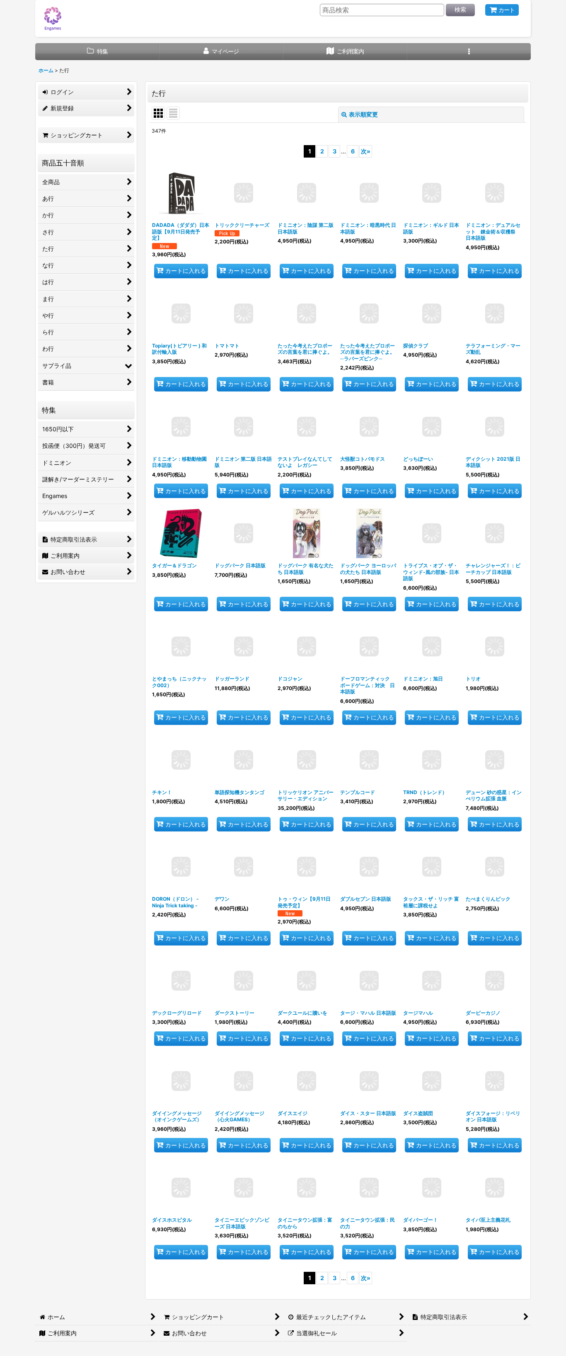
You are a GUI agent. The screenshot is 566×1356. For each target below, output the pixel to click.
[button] (469, 51)
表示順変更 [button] (363, 114)
